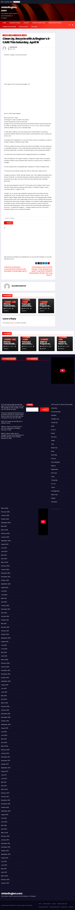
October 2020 (5, 634)
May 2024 (4, 555)
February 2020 (5, 663)
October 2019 (5, 677)
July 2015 (4, 861)
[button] (69, 25)
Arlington (5, 35)
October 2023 (5, 580)
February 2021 (5, 627)
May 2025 (4, 526)
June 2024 (4, 551)
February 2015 (5, 879)
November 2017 (5, 760)
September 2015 (5, 854)
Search (29, 404)
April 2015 (4, 872)
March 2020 (4, 659)
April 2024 (4, 558)
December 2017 (5, 757)
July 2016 (4, 818)
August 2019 (4, 685)
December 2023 (5, 573)
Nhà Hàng (54, 455)
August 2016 (4, 814)
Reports (53, 465)
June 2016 (4, 822)
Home (4, 23)
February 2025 (5, 533)
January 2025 (5, 537)
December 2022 (5, 609)
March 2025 (4, 530)
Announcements (62, 337)
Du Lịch (53, 429)
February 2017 (5, 793)
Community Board (14, 23)
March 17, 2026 (9, 346)
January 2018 (5, 753)
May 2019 (4, 695)
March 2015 (4, 876)
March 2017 (4, 789)
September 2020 (6, 638)
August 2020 (4, 641)
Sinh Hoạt (54, 473)
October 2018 (5, 721)
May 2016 (4, 825)
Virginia (24, 35)
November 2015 (5, 847)
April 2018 (4, 742)
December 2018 (5, 713)
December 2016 (5, 800)
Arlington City (7, 301)
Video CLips (54, 494)
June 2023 (4, 594)
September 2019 (5, 681)
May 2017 (4, 782)
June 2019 (4, 692)
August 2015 (4, 858)
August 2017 (4, 771)
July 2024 (4, 548)
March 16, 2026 (27, 346)
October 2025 (5, 519)
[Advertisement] (15, 71)
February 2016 (5, 836)
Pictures (53, 458)
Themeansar (29, 905)
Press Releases (25, 299)
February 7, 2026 (64, 346)
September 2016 (5, 811)
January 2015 (5, 883)
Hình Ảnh (54, 437)
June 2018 (4, 735)
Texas (52, 476)
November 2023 (5, 576)
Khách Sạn (54, 447)
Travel (53, 487)
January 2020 (5, 667)
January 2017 (5, 796)
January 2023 (5, 605)
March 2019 (4, 703)
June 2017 (4, 778)
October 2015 (5, 850)
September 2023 (6, 584)
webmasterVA (13, 47)
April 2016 (4, 829)
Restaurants (54, 469)
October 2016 (5, 807)
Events (10, 35)
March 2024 (4, 562)
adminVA (43, 348)
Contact (26, 23)
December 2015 (5, 843)
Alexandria (54, 408)
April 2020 (4, 656)
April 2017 (4, 785)
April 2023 (4, 602)
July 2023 (4, 591)
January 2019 (5, 710)
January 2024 (5, 569)
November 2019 (5, 674)
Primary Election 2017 (55, 23)
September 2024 (6, 540)
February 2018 (5, 749)
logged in (12, 323)
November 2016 (5, 804)
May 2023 (4, 598)
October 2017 (5, 764)
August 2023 (4, 587)
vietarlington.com (9, 8)
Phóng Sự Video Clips (38, 23)
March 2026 (4, 508)
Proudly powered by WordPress (8, 905)
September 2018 (5, 724)
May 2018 (4, 739)
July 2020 (4, 645)
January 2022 (5, 616)
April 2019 (4, 699)
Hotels (53, 440)
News (52, 451)
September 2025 (6, 522)
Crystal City (54, 422)
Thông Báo (24, 301)
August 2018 (4, 728)
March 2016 (4, 832)
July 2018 (4, 731)
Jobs (52, 444)
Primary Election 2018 (9, 26)
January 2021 (5, 630)
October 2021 (5, 620)
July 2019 (4, 688)
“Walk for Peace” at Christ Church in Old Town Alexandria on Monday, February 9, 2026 (11, 428)
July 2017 (4, 775)
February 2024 (5, 566)
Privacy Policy (23, 26)
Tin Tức (53, 483)
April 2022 (4, 612)
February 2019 (5, 706)
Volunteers (54, 502)
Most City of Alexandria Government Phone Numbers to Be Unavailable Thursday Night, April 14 (15, 269)
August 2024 (4, 544)
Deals (52, 426)
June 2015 (4, 865)
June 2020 (4, 649)
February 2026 (5, 512)
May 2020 (4, 652)
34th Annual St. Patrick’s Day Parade (61, 404)
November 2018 (5, 717)
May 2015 (4, 868)
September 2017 (5, 767)
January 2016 (5, 840)
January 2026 (5, 515)
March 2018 (4, 746)
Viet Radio (34, 26)
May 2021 (4, 623)
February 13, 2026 (46, 346)
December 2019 (5, 670)
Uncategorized (17, 35)
